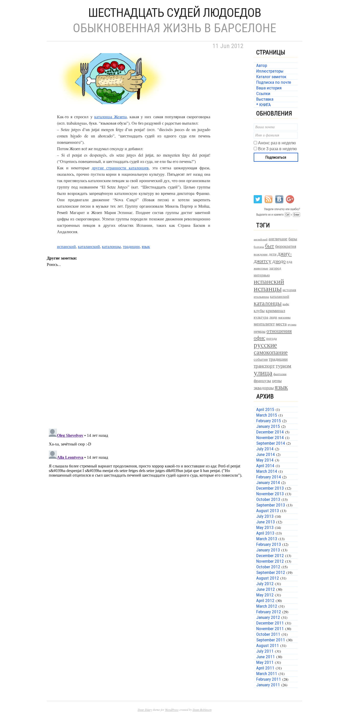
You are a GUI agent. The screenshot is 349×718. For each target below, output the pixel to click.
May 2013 (265, 527)
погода (271, 338)
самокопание (271, 352)
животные (261, 268)
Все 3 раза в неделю (277, 149)
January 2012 (268, 617)
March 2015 (266, 415)
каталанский (89, 246)
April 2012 (265, 600)
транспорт (264, 365)
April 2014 (265, 465)
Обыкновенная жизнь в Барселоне (174, 28)
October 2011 (268, 634)
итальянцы (261, 296)
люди (273, 317)
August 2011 (267, 645)
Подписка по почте (273, 82)
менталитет (264, 324)
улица (263, 372)
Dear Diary (145, 710)
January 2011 (268, 684)
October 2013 (268, 499)
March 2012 (266, 606)
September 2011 (270, 639)
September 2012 (270, 572)
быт (269, 245)
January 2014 (268, 482)
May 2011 (265, 662)
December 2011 (270, 623)
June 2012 (265, 589)
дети (272, 253)
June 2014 (265, 454)
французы (262, 380)
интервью (262, 274)
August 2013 (267, 510)
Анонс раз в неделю (277, 143)
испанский (66, 246)
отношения (279, 330)
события (261, 359)
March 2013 (266, 538)
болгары (259, 247)
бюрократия (285, 246)
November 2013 (270, 493)
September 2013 (270, 505)
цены (277, 380)
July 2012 (265, 583)
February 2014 (268, 476)
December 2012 (270, 555)
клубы (259, 310)
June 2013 (265, 521)
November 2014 (270, 437)
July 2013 (265, 516)
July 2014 (265, 448)
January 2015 (268, 426)
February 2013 (268, 544)
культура (261, 317)
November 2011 (270, 628)
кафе (286, 304)
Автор (261, 65)
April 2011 (265, 667)
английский (260, 239)
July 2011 (265, 651)
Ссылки (263, 93)
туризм (283, 365)
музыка (292, 324)
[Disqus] (146, 358)
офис (259, 337)
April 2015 (265, 409)
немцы (259, 331)
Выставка (264, 99)
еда (289, 261)
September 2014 (270, 443)
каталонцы (111, 246)
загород (275, 268)
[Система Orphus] (277, 216)
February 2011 (268, 679)
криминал (275, 310)
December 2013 (270, 488)
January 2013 (268, 549)
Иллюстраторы (269, 71)
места (281, 324)
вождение (261, 254)
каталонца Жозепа (110, 116)
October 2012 (268, 566)
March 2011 (266, 673)
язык (146, 246)
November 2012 (270, 561)
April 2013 (265, 533)
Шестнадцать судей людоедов (174, 12)
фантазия (279, 374)
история (289, 289)
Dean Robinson (202, 710)
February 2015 (268, 420)
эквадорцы (264, 388)
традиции (131, 246)
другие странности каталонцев (120, 167)
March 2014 (266, 471)
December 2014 (270, 431)
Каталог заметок (271, 76)
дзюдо (279, 260)
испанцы (268, 288)
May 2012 (265, 594)
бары (292, 238)
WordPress (172, 710)
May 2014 (265, 460)
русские (265, 344)
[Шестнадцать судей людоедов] (111, 110)
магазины (284, 317)
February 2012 (268, 611)
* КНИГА (263, 104)
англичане (278, 239)
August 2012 (267, 578)
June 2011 (265, 656)
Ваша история (269, 87)
